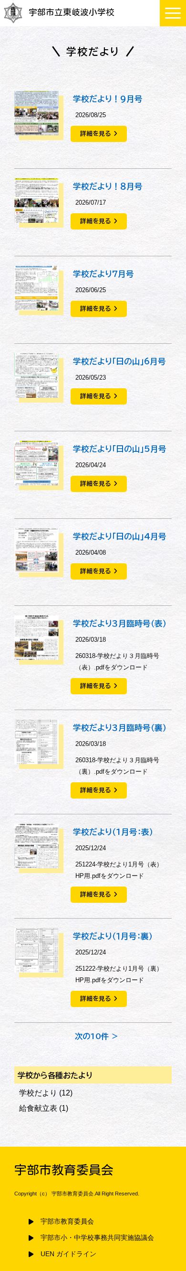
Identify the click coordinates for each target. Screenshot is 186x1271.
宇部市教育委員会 (67, 1221)
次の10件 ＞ (97, 1036)
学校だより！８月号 (108, 186)
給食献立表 (38, 1108)
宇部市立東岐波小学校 (71, 12)
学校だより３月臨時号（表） (119, 623)
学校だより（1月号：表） (113, 832)
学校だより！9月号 (108, 99)
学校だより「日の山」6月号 (119, 361)
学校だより (38, 1093)
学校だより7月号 (103, 274)
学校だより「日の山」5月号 (119, 449)
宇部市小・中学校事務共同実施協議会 (97, 1237)
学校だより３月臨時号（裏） (119, 727)
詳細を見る (95, 134)
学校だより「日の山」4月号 (119, 536)
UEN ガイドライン (68, 1254)
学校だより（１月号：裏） (113, 936)
